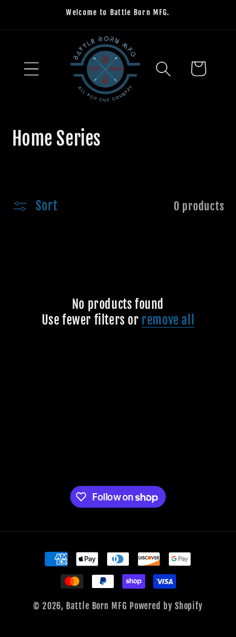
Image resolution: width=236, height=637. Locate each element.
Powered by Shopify (166, 606)
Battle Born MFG (96, 606)
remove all (168, 320)
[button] (31, 68)
